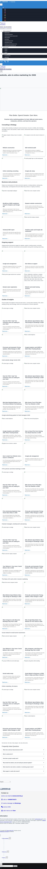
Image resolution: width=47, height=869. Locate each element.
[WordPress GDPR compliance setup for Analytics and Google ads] (12, 202)
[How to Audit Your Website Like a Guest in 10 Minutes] (12, 454)
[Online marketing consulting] (12, 169)
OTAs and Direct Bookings (9, 34)
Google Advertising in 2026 (9, 40)
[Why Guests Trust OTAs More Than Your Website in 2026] (34, 401)
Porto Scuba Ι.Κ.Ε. (10, 830)
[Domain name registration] (12, 285)
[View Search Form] (1, 4)
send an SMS (7, 807)
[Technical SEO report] (12, 228)
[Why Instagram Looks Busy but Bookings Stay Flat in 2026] (12, 618)
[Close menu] (0, 835)
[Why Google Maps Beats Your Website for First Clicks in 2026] (34, 618)
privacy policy (7, 57)
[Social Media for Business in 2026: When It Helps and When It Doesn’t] (34, 672)
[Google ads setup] (34, 169)
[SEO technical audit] (34, 145)
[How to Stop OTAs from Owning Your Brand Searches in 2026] (34, 429)
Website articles (7, 32)
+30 (4, 1)
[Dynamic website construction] (34, 202)
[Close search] (1, 864)
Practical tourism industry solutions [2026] (12, 842)
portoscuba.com (38, 819)
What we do (4, 851)
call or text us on (9, 810)
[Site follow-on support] (34, 261)
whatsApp (13, 1)
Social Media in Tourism (8, 42)
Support (6, 52)
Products (6, 50)
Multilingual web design (4, 831)
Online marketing (7, 37)
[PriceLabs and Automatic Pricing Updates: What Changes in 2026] (12, 345)
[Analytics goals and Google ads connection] (34, 228)
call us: (9, 799)
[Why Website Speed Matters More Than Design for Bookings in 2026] (34, 320)
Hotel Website (7, 39)
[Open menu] (1, 71)
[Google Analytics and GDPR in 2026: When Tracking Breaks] (34, 345)
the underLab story (7, 55)
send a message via (12, 803)
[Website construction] (12, 145)
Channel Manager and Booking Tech (10, 45)
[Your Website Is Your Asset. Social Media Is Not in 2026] (12, 564)
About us (4, 857)
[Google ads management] (12, 261)
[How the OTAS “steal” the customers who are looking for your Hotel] (12, 320)
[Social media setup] (12, 672)
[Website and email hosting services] (34, 285)
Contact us (5, 58)
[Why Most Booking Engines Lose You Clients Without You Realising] (12, 401)
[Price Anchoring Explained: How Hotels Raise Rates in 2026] (12, 509)
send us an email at (12, 796)
